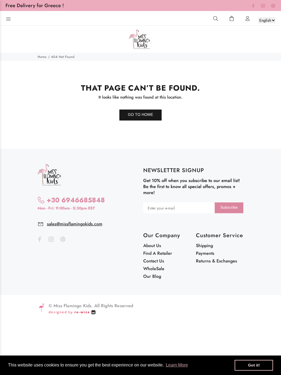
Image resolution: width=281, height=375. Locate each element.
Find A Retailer (157, 253)
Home (42, 56)
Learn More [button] (177, 365)
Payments (205, 253)
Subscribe (229, 207)
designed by (69, 312)
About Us (152, 245)
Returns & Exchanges (216, 261)
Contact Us (153, 261)
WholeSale (153, 268)
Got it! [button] (254, 365)
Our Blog (152, 276)
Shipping (204, 245)
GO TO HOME (140, 114)
